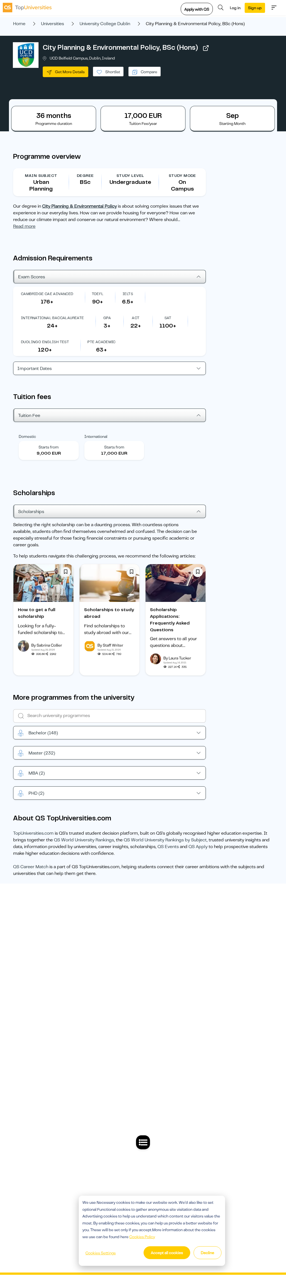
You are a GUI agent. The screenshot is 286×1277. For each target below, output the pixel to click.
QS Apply (198, 846)
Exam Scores (31, 277)
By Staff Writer (110, 645)
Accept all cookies (167, 1252)
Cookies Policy (142, 1236)
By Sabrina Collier (46, 645)
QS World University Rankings (84, 840)
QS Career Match (30, 867)
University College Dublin (105, 24)
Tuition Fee (29, 415)
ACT (135, 317)
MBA (36, 773)
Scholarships (31, 511)
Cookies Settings (100, 1252)
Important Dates (34, 368)
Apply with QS (196, 9)
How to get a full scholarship (36, 613)
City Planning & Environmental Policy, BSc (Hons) (120, 47)
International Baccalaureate (52, 317)
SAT (168, 317)
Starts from (49, 447)
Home (19, 24)
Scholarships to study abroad (109, 613)
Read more (24, 226)
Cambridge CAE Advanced (47, 293)
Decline (207, 1252)
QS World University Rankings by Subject (165, 840)
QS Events (168, 846)
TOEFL (98, 293)
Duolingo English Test (45, 342)
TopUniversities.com (33, 833)
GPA (107, 317)
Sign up (255, 7)
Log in (235, 7)
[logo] (27, 7)
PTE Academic (101, 342)
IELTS (128, 293)
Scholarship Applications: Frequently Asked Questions (170, 620)
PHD (36, 793)
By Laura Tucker (177, 658)
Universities (52, 24)
